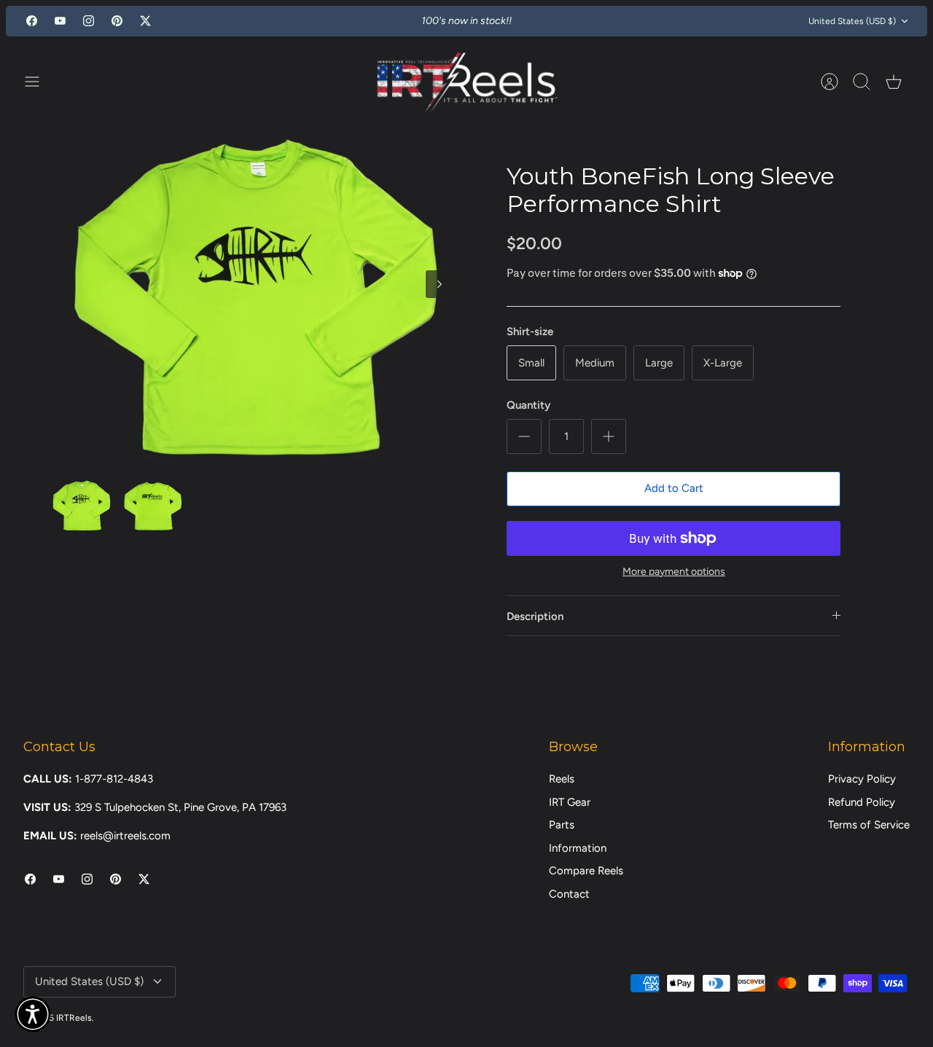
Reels (561, 778)
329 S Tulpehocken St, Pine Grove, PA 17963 (180, 807)
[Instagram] (88, 20)
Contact (569, 894)
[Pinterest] (117, 20)
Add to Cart (673, 488)
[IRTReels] (466, 82)
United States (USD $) (852, 21)
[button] (33, 1014)
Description (535, 616)
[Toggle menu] (39, 81)
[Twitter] (145, 20)
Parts (561, 824)
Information (577, 848)
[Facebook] (31, 20)
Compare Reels (586, 870)
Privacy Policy (862, 778)
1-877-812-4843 (114, 778)
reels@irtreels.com (125, 835)
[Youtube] (60, 20)
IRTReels (74, 1018)
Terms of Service (869, 824)
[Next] (603, 21)
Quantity (528, 405)
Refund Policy (861, 802)
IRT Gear (569, 802)
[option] (256, 300)
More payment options (673, 572)
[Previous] (330, 21)
